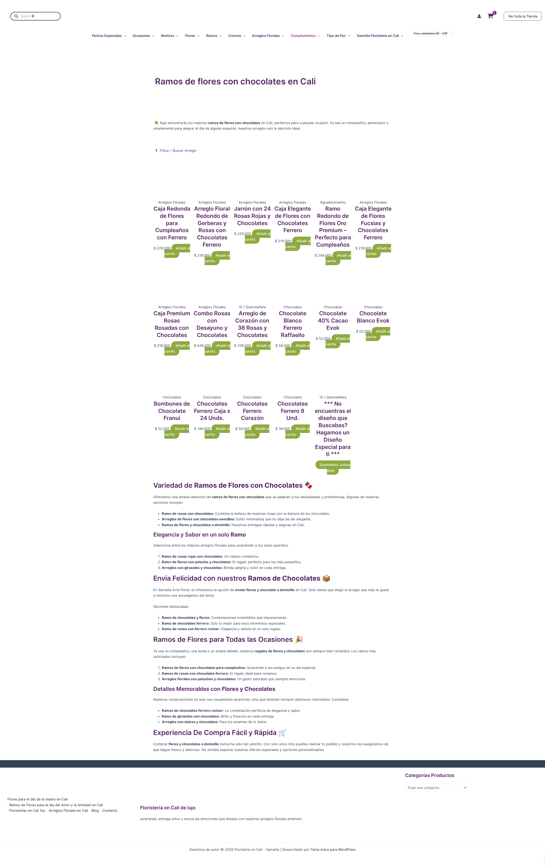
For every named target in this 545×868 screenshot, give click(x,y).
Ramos (211, 35)
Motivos (167, 35)
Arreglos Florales (266, 35)
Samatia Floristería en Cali (378, 35)
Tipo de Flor (336, 35)
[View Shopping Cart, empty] (490, 16)
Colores (234, 35)
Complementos (303, 35)
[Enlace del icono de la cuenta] (479, 16)
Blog (95, 810)
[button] (518, 16)
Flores (190, 35)
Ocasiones (141, 35)
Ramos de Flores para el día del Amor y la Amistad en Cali (56, 805)
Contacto (109, 810)
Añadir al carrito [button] (177, 251)
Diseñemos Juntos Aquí (335, 467)
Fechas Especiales (107, 35)
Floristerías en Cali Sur (27, 810)
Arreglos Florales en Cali (68, 810)
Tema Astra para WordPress (333, 849)
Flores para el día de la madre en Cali (37, 799)
